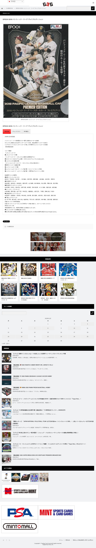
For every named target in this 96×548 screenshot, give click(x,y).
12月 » (7, 343)
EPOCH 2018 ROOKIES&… (67, 298)
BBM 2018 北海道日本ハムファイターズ (8, 299)
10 (74, 328)
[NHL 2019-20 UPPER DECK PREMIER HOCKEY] (15, 477)
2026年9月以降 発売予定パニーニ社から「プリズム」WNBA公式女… (30, 391)
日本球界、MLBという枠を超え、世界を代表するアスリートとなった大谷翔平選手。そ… (35, 357)
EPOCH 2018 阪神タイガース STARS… (48, 299)
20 (21, 336)
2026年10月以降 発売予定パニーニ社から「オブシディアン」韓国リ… (30, 380)
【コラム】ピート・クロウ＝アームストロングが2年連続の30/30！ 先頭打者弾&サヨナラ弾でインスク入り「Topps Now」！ (47, 399)
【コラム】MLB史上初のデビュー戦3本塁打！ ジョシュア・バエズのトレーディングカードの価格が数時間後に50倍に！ (46, 432)
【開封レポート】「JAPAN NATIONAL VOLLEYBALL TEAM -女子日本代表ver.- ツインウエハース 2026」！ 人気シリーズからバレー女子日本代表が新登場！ (53, 422)
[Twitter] (3, 540)
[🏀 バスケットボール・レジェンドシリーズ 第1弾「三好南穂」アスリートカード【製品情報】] (25, 477)
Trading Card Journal (46, 543)
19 (8, 336)
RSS (9, 540)
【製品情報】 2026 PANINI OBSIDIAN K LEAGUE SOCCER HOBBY (32, 376)
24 (74, 336)
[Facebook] (6, 540)
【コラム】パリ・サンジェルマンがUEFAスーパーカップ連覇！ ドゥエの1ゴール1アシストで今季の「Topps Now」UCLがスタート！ (49, 444)
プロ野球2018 (10, 226)
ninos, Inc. (51, 544)
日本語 (12, 1)
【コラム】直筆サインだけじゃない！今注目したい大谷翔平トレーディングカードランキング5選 (39, 353)
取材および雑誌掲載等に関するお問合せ (83, 540)
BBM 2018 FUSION (26, 278)
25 (87, 336)
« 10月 (3, 343)
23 (61, 336)
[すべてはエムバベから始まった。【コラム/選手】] (34, 477)
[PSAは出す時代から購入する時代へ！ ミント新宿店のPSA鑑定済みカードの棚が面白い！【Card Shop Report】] (43, 477)
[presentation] (7, 131)
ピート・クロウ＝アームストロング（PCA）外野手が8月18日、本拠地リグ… (32, 402)
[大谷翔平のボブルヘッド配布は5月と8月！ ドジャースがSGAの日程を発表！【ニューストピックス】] (6, 477)
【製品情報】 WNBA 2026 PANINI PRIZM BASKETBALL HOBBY (31, 387)
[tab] (7, 131)
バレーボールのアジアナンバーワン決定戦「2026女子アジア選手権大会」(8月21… (34, 427)
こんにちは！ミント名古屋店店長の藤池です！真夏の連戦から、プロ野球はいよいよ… (35, 414)
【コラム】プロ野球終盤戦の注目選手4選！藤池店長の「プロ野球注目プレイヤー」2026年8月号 (39, 410)
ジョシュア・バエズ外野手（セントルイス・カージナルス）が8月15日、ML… (32, 436)
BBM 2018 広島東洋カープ (47, 278)
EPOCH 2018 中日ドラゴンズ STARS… (28, 299)
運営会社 (68, 540)
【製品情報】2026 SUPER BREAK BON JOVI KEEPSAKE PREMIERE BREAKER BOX (37, 455)
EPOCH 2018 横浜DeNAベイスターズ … (67, 279)
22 (48, 336)
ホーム (61, 540)
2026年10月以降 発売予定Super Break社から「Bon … (26, 459)
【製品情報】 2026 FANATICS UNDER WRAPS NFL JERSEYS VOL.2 (33, 365)
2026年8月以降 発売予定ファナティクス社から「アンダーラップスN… (31, 369)
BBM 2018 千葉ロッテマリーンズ (8, 279)
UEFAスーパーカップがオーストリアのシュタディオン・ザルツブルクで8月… (32, 448)
